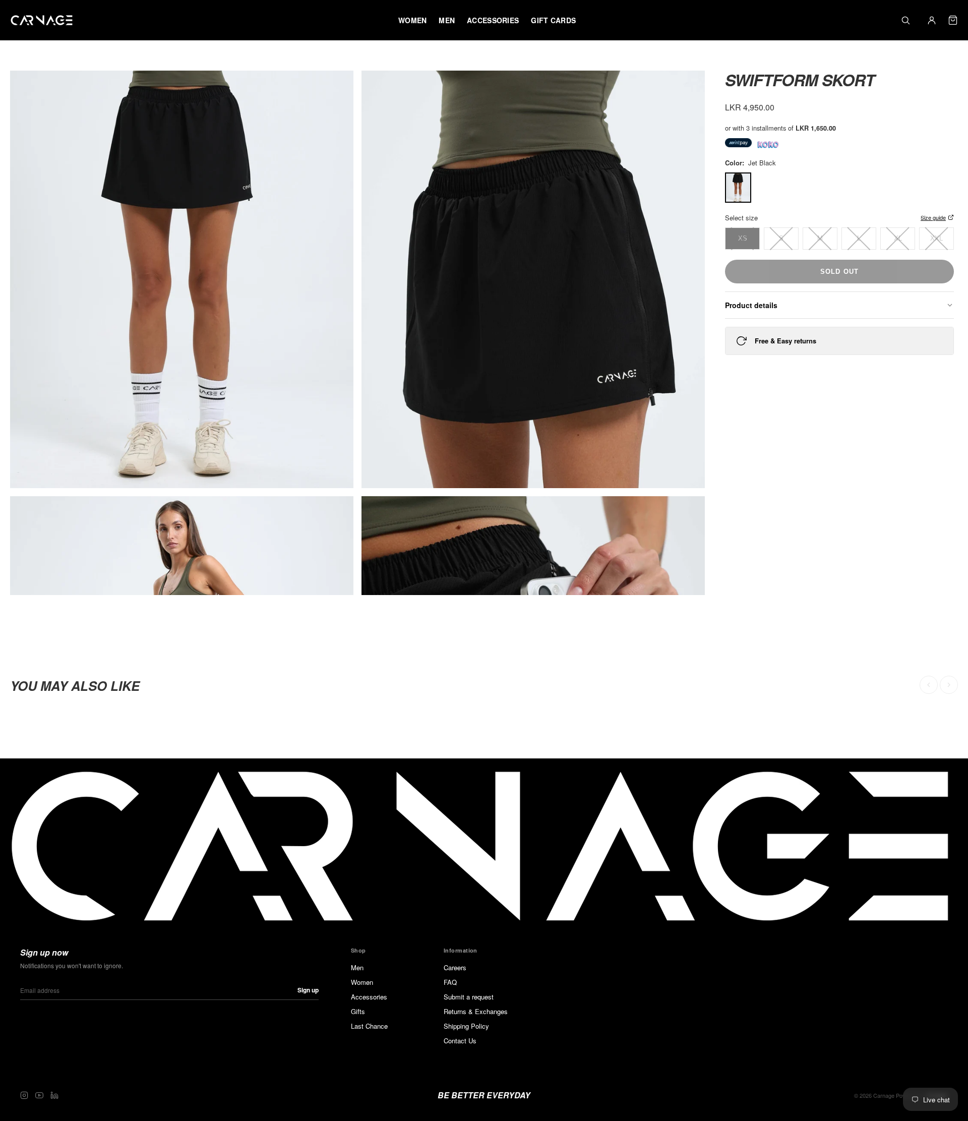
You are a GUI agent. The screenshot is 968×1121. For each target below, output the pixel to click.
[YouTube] (39, 1095)
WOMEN (412, 20)
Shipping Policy (466, 1026)
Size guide (933, 217)
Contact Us (460, 1040)
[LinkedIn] (54, 1095)
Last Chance (369, 1026)
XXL (936, 238)
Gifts (358, 1011)
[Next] (949, 685)
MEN (447, 20)
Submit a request (469, 996)
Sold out (839, 271)
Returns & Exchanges (476, 1011)
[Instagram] (24, 1095)
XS (742, 238)
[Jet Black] (738, 187)
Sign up (308, 989)
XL (898, 238)
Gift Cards (553, 20)
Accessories (369, 996)
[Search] (905, 20)
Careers (455, 967)
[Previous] (929, 685)
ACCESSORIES (493, 20)
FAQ (450, 982)
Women (362, 982)
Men (357, 967)
